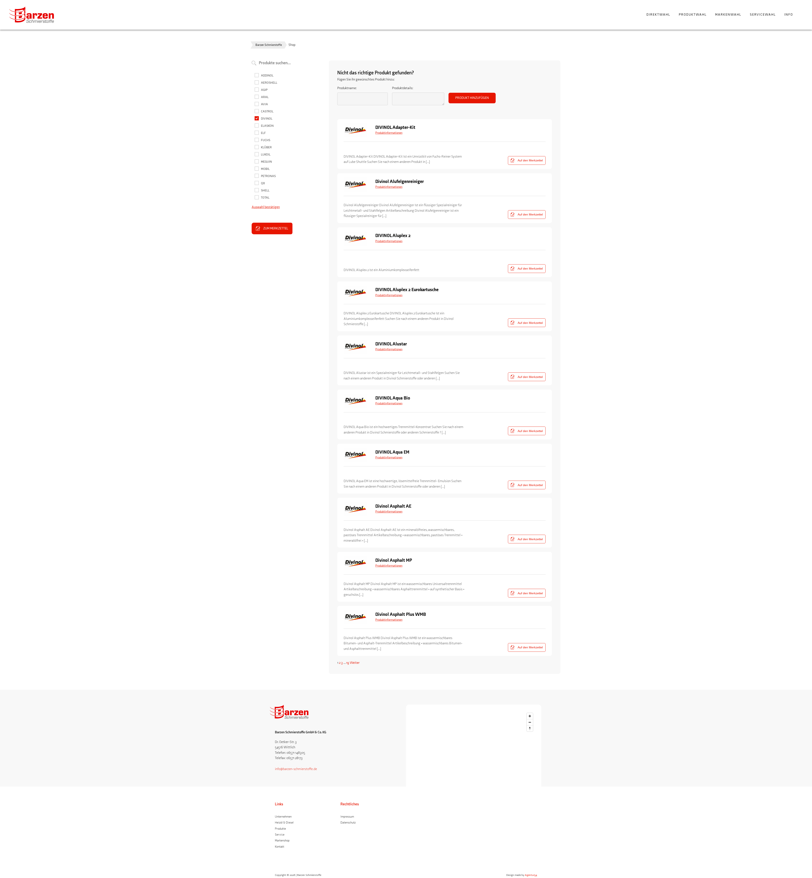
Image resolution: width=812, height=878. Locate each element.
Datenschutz (348, 822)
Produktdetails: (402, 88)
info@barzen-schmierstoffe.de (296, 769)
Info (788, 15)
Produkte (280, 828)
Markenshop (282, 840)
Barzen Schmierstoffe (268, 45)
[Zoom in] (530, 716)
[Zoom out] (530, 722)
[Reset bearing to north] (530, 728)
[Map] (473, 787)
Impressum (347, 816)
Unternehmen (283, 816)
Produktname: (347, 88)
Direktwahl (658, 15)
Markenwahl (728, 15)
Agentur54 (531, 875)
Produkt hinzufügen (472, 98)
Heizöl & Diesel (284, 822)
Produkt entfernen (534, 150)
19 (347, 663)
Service (279, 834)
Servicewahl (763, 15)
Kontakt (279, 846)
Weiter (354, 663)
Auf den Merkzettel (530, 160)
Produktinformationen (388, 133)
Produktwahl (693, 15)
